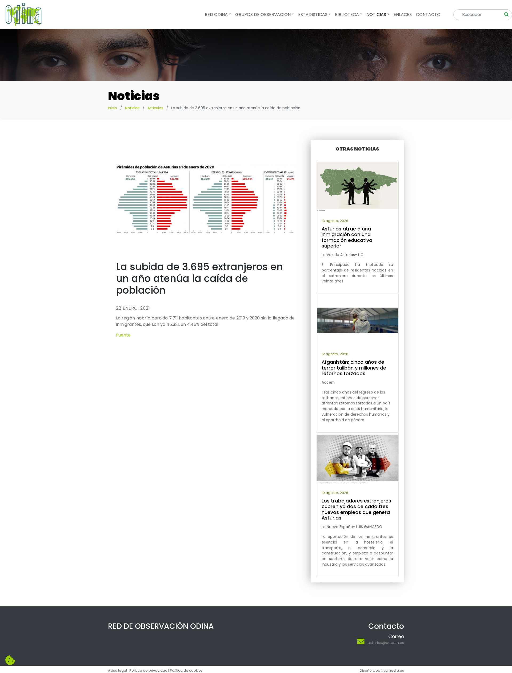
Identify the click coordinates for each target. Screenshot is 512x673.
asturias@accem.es (385, 642)
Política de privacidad (148, 670)
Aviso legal (117, 670)
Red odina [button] (216, 14)
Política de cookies (186, 670)
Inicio (112, 108)
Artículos (155, 108)
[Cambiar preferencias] (10, 660)
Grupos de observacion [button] (263, 14)
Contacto (428, 14)
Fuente (123, 335)
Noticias (132, 108)
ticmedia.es (393, 670)
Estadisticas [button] (312, 14)
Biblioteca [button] (347, 14)
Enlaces (403, 14)
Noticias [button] (376, 14)
